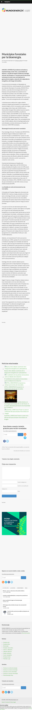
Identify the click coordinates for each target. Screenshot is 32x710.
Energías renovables (8, 647)
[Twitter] (25, 437)
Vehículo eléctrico (7, 651)
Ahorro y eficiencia (7, 649)
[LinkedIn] (7, 441)
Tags (26, 588)
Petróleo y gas (6, 658)
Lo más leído (6, 588)
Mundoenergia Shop (8, 675)
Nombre (22, 482)
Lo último (12, 588)
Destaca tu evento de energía (10, 669)
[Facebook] (4, 441)
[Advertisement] (16, 30)
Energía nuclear (7, 657)
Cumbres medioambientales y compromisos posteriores (15, 595)
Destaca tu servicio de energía (10, 673)
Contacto (7, 702)
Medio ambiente (7, 653)
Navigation (7, 1)
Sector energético (7, 655)
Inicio (3, 702)
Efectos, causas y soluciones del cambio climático (13, 590)
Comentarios (20, 588)
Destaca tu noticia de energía (10, 668)
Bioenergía (5, 646)
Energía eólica (6, 644)
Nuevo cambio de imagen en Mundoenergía (12, 600)
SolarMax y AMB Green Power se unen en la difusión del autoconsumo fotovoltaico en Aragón (16, 417)
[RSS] (25, 434)
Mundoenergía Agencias (9, 60)
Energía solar (6, 642)
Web (19, 491)
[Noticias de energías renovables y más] (16, 11)
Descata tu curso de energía (10, 671)
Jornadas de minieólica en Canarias (22, 450)
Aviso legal (13, 702)
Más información (26, 633)
